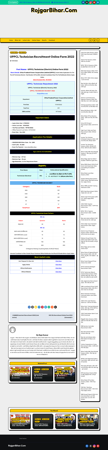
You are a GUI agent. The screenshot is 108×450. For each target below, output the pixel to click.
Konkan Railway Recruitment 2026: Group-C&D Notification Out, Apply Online (89, 180)
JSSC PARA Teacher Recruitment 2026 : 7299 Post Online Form (89, 205)
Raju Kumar (43, 335)
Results (44, 40)
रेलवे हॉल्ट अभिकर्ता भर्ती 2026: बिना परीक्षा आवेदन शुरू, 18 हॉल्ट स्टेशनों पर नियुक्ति (89, 92)
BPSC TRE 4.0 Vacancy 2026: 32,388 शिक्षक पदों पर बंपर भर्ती (64, 425)
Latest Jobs (26, 40)
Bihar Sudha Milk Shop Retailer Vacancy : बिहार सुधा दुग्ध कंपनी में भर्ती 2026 (89, 153)
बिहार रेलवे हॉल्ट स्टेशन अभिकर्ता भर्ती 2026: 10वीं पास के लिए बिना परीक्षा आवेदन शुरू (89, 85)
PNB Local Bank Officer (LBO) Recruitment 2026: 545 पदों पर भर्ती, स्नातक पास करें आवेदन (89, 288)
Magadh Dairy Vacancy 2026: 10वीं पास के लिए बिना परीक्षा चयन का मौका (89, 320)
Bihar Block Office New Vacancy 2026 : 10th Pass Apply (88, 381)
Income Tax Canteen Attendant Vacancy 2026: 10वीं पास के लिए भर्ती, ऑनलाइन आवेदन (89, 139)
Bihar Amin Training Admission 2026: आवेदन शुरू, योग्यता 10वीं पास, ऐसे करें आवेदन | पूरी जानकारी (89, 308)
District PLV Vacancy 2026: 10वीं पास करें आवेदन (41, 424)
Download (52, 40)
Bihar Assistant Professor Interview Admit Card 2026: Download (89, 295)
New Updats (22, 52)
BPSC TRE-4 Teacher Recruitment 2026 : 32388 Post (88, 212)
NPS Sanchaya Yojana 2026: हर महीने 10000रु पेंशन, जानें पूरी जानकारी (89, 374)
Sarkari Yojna (36, 40)
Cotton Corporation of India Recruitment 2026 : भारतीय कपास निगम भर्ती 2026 (89, 346)
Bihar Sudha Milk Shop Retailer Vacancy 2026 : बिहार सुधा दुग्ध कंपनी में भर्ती (89, 353)
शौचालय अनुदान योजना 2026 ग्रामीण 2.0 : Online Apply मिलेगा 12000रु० (89, 198)
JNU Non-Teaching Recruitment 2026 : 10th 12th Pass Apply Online (89, 389)
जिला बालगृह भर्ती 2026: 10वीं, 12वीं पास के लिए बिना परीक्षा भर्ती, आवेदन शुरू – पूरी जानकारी (89, 367)
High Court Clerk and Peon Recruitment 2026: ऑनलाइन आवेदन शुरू (88, 132)
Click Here (59, 261)
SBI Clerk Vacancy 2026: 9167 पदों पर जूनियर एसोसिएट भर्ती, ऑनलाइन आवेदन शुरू (89, 72)
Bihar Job (18, 40)
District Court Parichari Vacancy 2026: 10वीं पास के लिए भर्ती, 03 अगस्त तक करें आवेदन (89, 232)
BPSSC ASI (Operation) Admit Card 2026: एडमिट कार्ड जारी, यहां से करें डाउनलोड (89, 360)
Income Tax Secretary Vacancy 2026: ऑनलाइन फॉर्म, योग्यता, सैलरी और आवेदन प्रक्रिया (88, 146)
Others (14, 371)
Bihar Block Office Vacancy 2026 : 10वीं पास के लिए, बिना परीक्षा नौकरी (89, 117)
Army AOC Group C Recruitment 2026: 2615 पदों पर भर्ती (89, 124)
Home (11, 40)
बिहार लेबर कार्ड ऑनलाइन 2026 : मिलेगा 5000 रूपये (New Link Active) (88, 339)
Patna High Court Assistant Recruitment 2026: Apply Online (89, 225)
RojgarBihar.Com (54, 10)
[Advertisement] (54, 27)
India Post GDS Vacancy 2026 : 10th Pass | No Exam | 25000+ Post (89, 54)
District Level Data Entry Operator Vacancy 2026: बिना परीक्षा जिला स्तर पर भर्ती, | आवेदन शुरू (89, 99)
